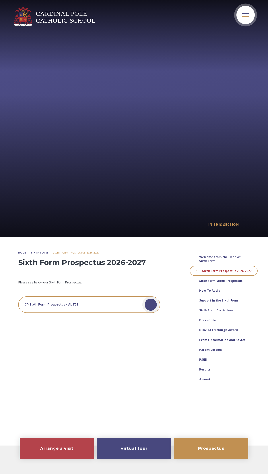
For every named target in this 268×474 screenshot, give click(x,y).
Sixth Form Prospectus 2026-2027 (76, 252)
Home (22, 252)
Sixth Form (39, 252)
